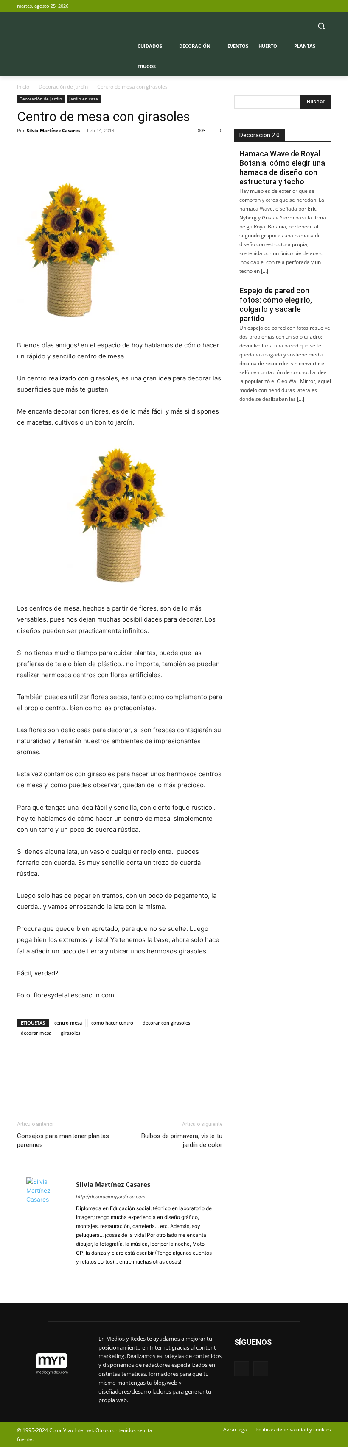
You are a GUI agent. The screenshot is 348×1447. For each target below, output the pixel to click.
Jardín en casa (83, 99)
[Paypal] (83, 1270)
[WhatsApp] (84, 149)
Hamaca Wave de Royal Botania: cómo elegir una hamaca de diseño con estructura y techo (282, 167)
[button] (321, 26)
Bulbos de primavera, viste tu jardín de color (181, 1140)
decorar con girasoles (166, 1022)
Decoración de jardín (63, 86)
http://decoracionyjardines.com (111, 1197)
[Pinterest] (64, 149)
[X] (326, 6)
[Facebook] (314, 6)
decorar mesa (36, 1033)
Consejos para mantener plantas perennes (63, 1140)
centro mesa (68, 1022)
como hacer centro (112, 1022)
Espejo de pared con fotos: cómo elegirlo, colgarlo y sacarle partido (275, 304)
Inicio (23, 86)
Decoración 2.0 (259, 135)
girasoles (70, 1033)
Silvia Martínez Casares (53, 130)
